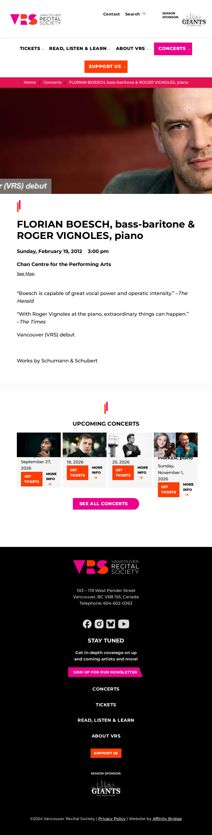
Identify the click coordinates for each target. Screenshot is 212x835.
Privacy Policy (112, 818)
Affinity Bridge (167, 818)
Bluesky (110, 624)
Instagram (99, 624)
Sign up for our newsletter (105, 672)
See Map (26, 273)
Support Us (106, 753)
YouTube (123, 624)
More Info (51, 476)
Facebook (87, 624)
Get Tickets (31, 479)
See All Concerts (104, 503)
